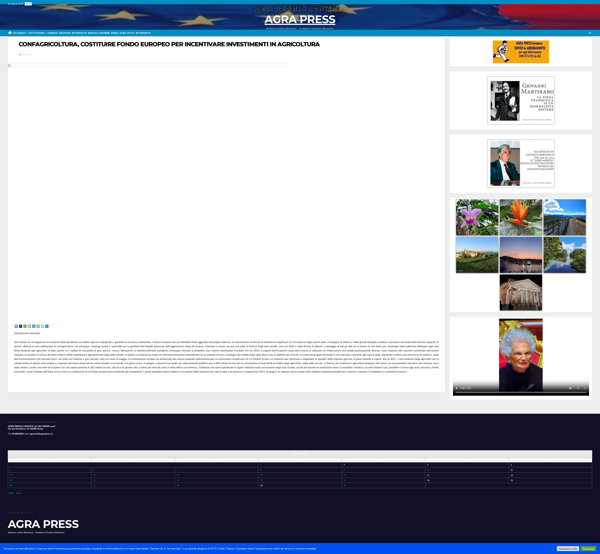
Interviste (143, 33)
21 (178, 480)
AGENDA (52, 33)
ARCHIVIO (65, 33)
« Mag (11, 492)
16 (345, 475)
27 (94, 485)
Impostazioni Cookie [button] (568, 548)
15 (261, 475)
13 (94, 475)
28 (178, 485)
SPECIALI (93, 33)
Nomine (105, 33)
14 (178, 475)
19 (11, 480)
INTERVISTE (79, 33)
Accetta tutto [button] (588, 548)
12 (11, 475)
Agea (122, 33)
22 (261, 480)
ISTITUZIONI (37, 33)
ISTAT (131, 33)
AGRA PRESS (300, 19)
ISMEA (115, 33)
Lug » (19, 492)
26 (11, 485)
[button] (590, 33)
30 (345, 485)
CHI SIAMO (19, 33)
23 (345, 480)
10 (428, 470)
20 (94, 480)
